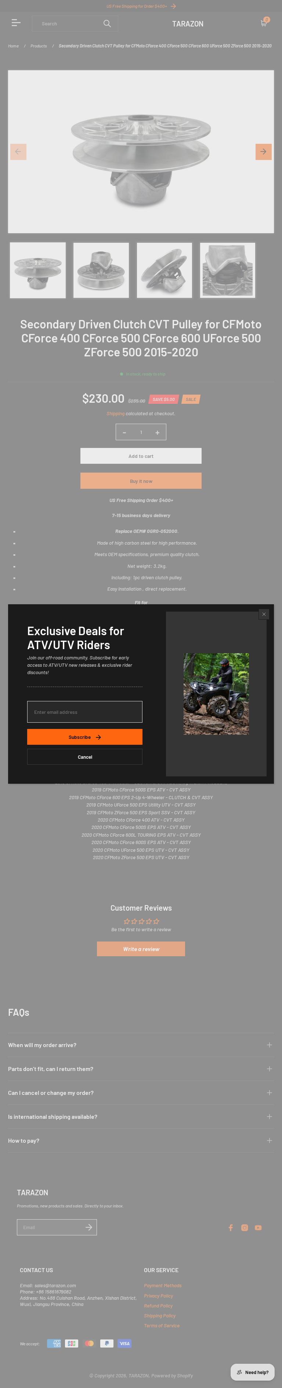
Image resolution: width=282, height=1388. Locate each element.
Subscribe (80, 737)
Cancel (85, 757)
